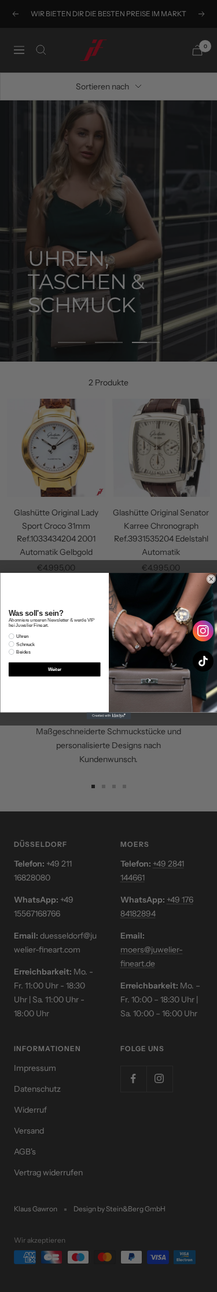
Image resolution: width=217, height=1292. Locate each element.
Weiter (54, 669)
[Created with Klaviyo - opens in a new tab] (108, 715)
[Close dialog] (211, 579)
